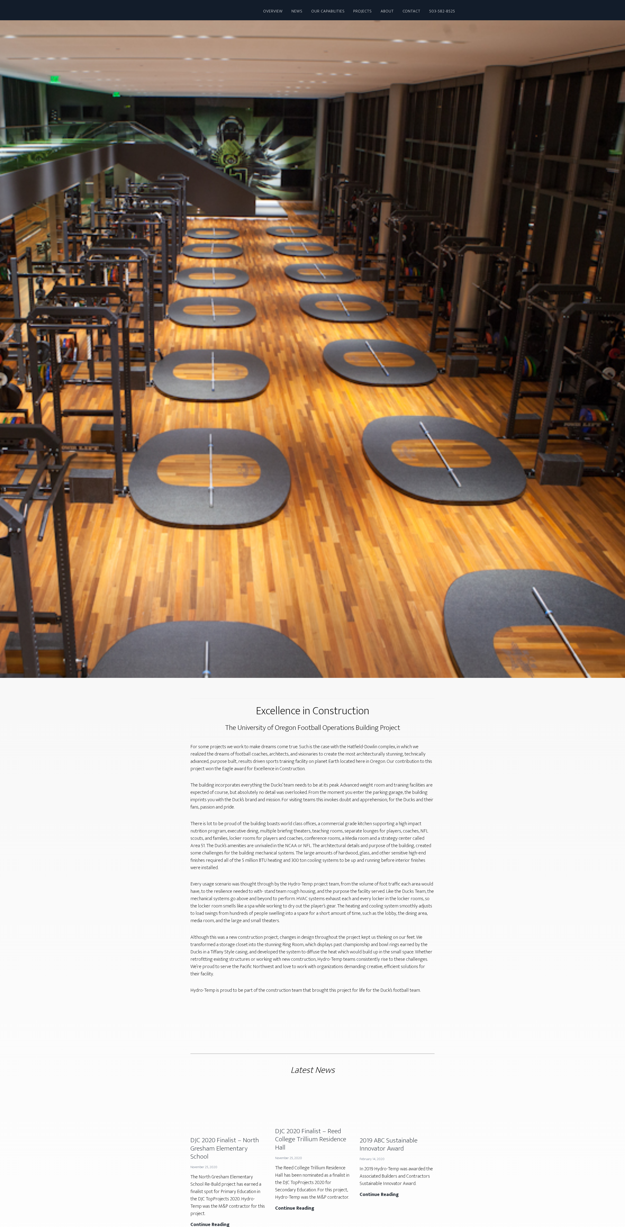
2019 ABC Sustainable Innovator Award (388, 1144)
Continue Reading (294, 1208)
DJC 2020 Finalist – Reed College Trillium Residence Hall (310, 1139)
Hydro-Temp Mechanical (190, 10)
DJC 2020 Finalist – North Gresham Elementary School (224, 1148)
